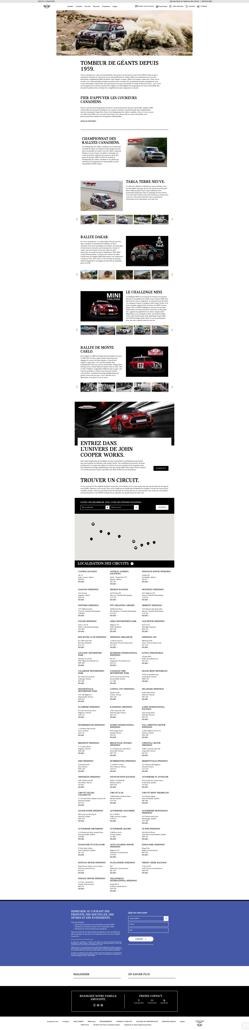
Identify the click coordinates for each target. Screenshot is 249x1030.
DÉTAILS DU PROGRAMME (88, 121)
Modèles (70, 6)
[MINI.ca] (46, 7)
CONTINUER (139, 939)
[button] (77, 219)
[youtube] (98, 1005)
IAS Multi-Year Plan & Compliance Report (106, 1025)
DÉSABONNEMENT (106, 1021)
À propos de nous (52, 1021)
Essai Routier (162, 6)
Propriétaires (106, 6)
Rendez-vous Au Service (146, 6)
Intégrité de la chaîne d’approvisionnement (137, 1025)
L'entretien (78, 6)
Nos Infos (88, 6)
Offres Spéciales (178, 6)
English (182, 1021)
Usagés (115, 6)
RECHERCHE (162, 507)
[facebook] (94, 1005)
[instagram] (101, 1005)
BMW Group (91, 1021)
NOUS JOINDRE (78, 1021)
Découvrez (96, 6)
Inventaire (191, 6)
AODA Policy (85, 1025)
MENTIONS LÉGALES (169, 1021)
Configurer (203, 6)
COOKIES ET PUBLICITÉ (124, 1021)
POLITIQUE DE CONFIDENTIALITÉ (147, 1021)
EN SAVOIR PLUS (161, 468)
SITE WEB (81, 581)
